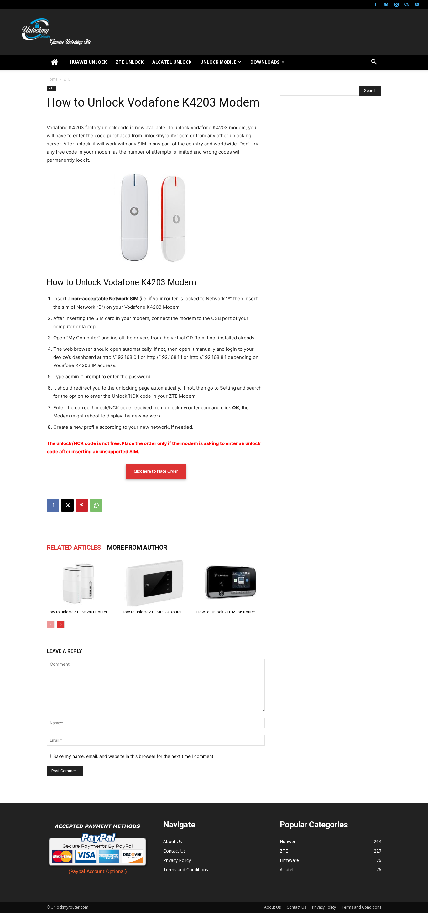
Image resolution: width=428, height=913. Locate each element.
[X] (67, 505)
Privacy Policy (177, 860)
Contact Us (174, 851)
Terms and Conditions (185, 870)
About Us (172, 841)
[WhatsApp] (96, 505)
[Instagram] (396, 4)
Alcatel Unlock (171, 62)
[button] (373, 63)
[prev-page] (51, 624)
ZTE (51, 88)
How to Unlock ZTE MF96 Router (225, 612)
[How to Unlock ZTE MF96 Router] (230, 583)
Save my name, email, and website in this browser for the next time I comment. (134, 756)
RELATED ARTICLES (74, 547)
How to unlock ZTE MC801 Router (77, 612)
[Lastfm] (406, 4)
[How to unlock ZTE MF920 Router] (156, 583)
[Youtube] (417, 4)
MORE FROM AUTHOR (137, 547)
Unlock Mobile (218, 62)
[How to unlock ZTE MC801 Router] (81, 583)
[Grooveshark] (386, 4)
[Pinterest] (82, 505)
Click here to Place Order (156, 471)
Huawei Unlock (88, 62)
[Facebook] (375, 4)
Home (52, 79)
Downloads (264, 62)
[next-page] (61, 624)
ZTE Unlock (130, 62)
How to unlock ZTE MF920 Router (152, 612)
